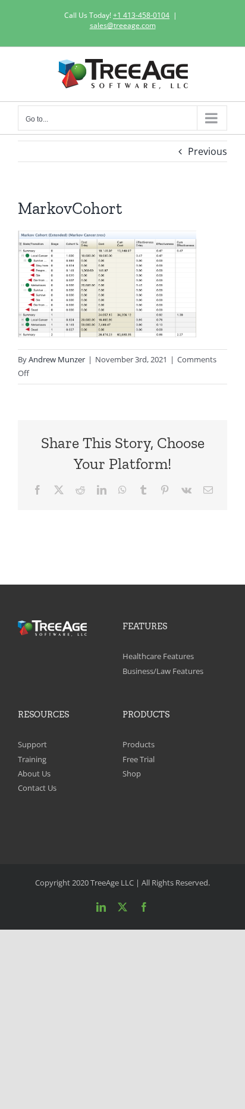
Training (32, 759)
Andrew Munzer (57, 359)
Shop (131, 773)
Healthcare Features (158, 656)
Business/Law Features (162, 671)
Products (138, 744)
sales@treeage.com (123, 25)
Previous (207, 151)
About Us (34, 773)
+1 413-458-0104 (141, 15)
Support (32, 744)
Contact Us (37, 787)
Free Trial (138, 759)
